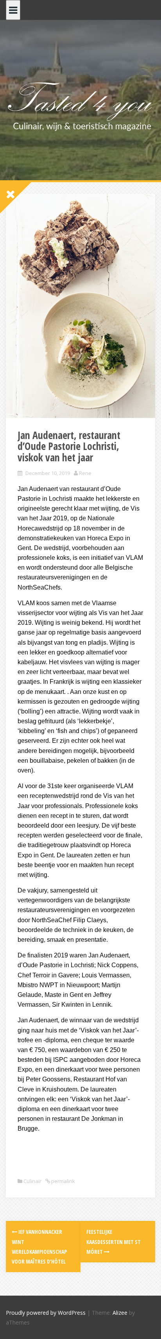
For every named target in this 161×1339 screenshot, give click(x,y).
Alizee (120, 1312)
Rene (85, 473)
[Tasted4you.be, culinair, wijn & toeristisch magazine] (80, 105)
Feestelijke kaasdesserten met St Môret (113, 1241)
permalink (62, 1181)
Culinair (32, 1181)
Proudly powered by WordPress (46, 1312)
